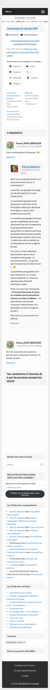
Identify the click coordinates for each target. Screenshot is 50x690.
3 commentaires (31, 34)
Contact (25, 676)
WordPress (24, 683)
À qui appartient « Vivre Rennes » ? (25, 611)
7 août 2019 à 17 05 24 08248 (29, 146)
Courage (35, 683)
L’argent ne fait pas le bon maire (23, 614)
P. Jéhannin (14, 565)
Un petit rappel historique (25, 671)
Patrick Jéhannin (31, 166)
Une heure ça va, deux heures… (23, 624)
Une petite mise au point (20, 592)
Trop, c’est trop (36, 527)
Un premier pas (16, 608)
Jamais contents (16, 621)
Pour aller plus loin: (15, 49)
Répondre (10, 157)
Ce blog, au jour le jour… (25, 665)
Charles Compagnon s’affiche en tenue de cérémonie (22, 521)
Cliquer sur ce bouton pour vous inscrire (25, 494)
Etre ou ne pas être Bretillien (21, 651)
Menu (8, 11)
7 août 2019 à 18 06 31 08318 (29, 346)
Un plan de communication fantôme (13, 95)
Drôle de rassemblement (20, 627)
